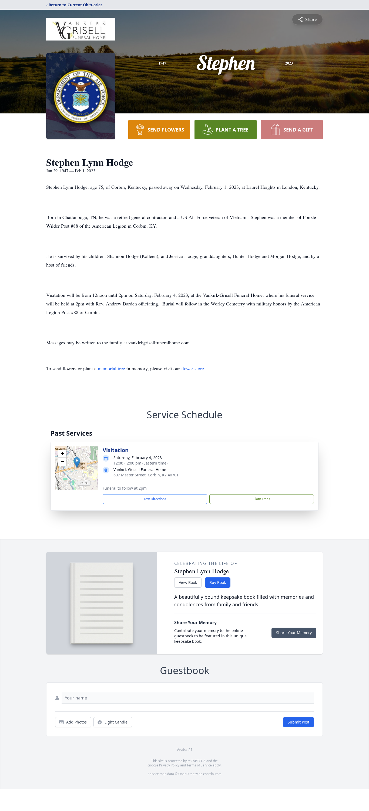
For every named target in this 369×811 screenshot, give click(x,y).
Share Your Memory (294, 632)
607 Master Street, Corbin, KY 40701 (146, 474)
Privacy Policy (169, 765)
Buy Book (217, 582)
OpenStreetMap (190, 774)
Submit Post (298, 722)
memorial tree (111, 368)
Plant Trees (261, 499)
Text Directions (155, 499)
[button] (76, 462)
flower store (192, 368)
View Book (188, 582)
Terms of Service (199, 765)
